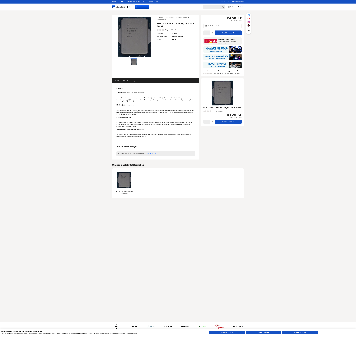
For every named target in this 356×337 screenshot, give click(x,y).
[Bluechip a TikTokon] (249, 25)
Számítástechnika (170, 17)
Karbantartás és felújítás (133, 1)
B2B (144, 1)
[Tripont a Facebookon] (249, 15)
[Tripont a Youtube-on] (249, 18)
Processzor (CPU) (162, 19)
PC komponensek (182, 17)
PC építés (121, 1)
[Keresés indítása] (223, 7)
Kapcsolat (150, 1)
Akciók (114, 1)
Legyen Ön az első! (150, 153)
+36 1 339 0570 (224, 1)
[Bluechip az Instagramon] (249, 22)
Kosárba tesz (228, 33)
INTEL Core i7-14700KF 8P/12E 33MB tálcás (124, 192)
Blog (157, 1)
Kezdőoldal (160, 17)
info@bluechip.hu (239, 1)
